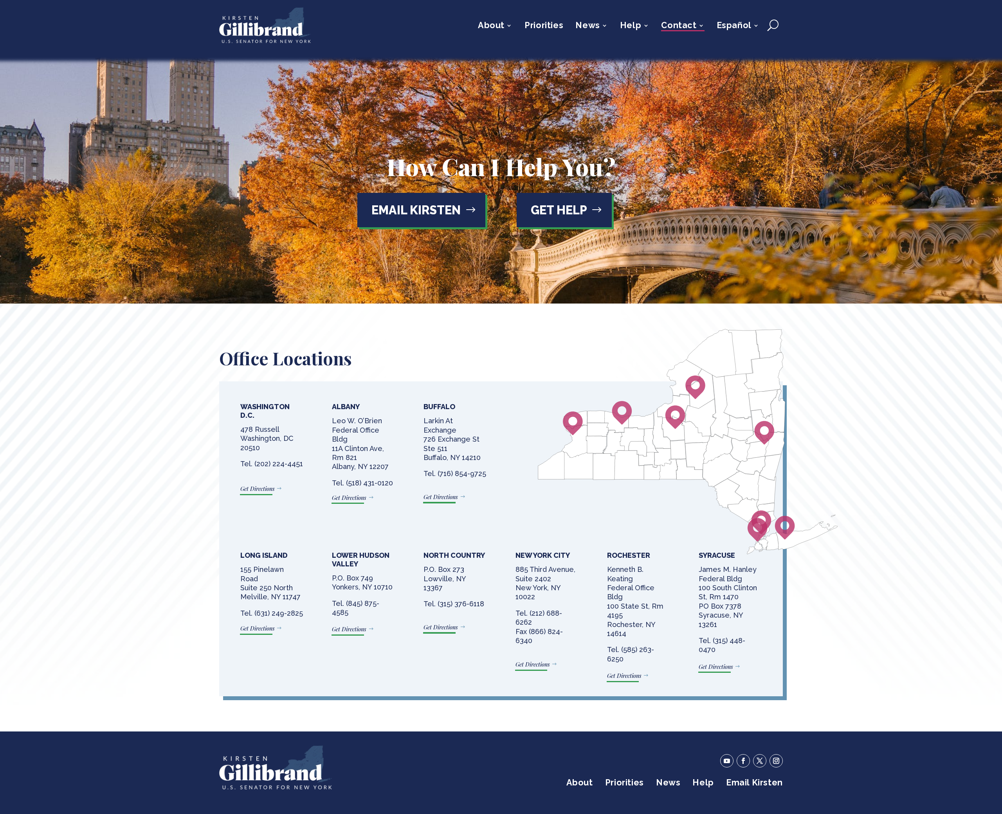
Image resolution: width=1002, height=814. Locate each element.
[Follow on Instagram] (776, 760)
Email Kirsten (416, 210)
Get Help (559, 210)
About (491, 26)
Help (630, 26)
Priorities (543, 26)
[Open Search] (773, 25)
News (587, 26)
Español (734, 26)
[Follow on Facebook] (743, 760)
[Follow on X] (759, 760)
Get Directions (257, 488)
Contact (678, 26)
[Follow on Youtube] (726, 760)
